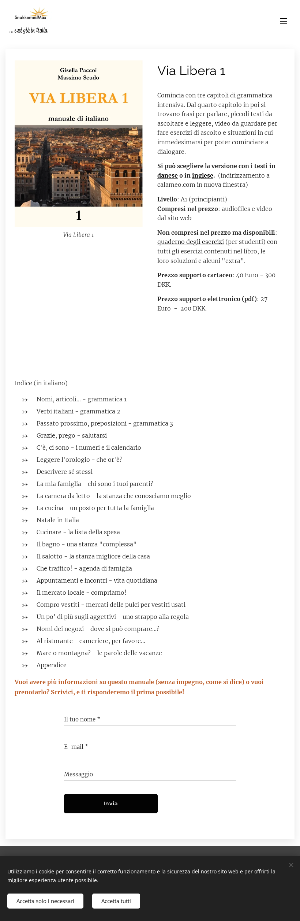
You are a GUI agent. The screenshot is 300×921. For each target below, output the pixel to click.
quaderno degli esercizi (190, 241)
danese (167, 175)
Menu (283, 21)
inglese (202, 175)
